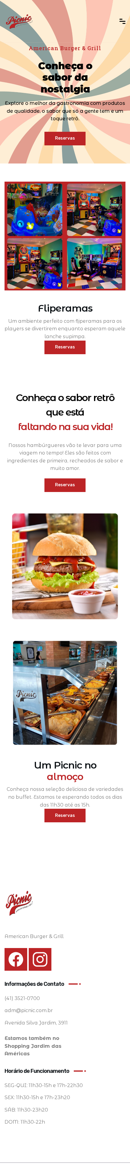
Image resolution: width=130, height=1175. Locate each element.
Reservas (65, 138)
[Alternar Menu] (122, 21)
